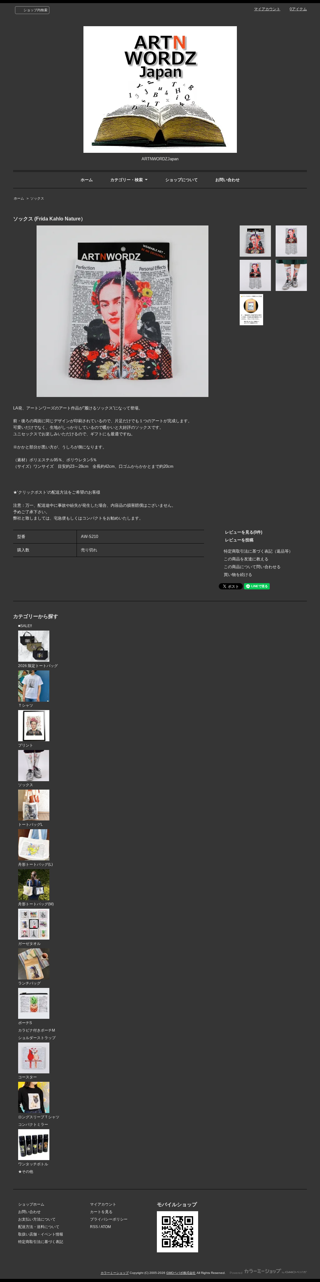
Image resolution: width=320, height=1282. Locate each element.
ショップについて (181, 179)
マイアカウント (267, 9)
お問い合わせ (227, 179)
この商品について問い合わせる (252, 566)
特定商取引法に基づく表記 (40, 1242)
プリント (25, 745)
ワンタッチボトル (33, 1164)
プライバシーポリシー (109, 1219)
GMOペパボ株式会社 (181, 1273)
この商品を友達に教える (246, 559)
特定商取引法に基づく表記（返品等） (258, 551)
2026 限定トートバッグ (38, 666)
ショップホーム (31, 1204)
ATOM (106, 1227)
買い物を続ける (238, 574)
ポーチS (25, 1023)
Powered (236, 1273)
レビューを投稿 (239, 540)
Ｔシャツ (25, 705)
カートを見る (101, 1212)
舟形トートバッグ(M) (36, 904)
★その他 (25, 1171)
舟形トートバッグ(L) (35, 864)
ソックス (37, 198)
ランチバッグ (29, 983)
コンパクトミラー (33, 1124)
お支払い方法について (37, 1219)
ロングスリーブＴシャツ (38, 1117)
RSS (94, 1227)
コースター (27, 1077)
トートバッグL (30, 824)
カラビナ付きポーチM (36, 1030)
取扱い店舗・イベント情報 (40, 1234)
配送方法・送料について (38, 1227)
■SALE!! (25, 626)
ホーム (87, 179)
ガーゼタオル (29, 943)
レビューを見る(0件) (243, 532)
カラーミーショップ (115, 1273)
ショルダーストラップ (37, 1038)
